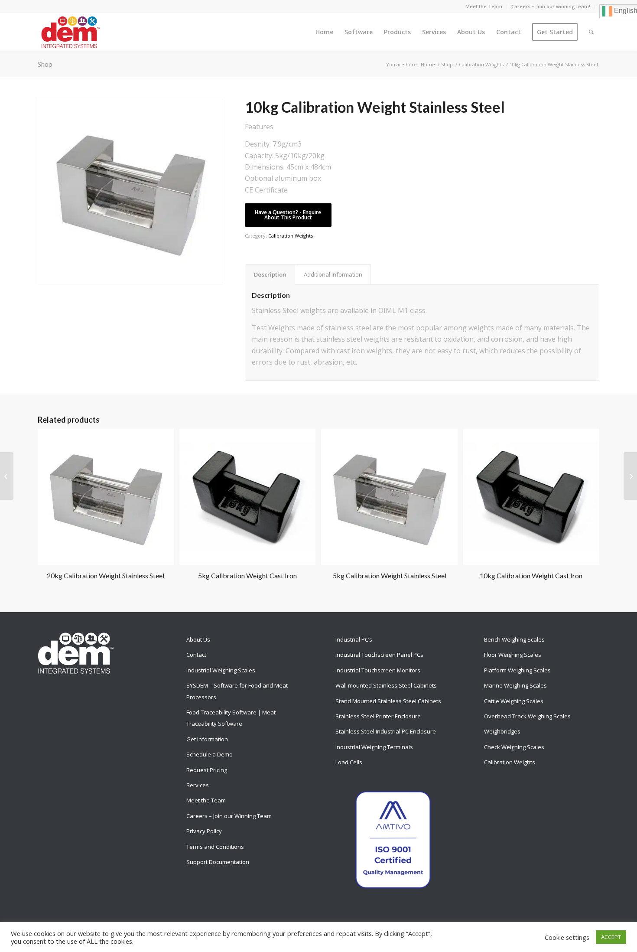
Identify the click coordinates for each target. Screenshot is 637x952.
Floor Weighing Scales (512, 655)
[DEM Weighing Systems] (71, 32)
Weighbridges (502, 731)
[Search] (591, 32)
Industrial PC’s (353, 639)
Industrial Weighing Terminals (374, 747)
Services (197, 785)
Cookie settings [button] (567, 937)
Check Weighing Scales (514, 747)
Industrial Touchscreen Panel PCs (379, 655)
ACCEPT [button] (611, 937)
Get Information (207, 739)
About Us (198, 639)
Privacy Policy (204, 831)
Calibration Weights (290, 235)
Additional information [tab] (333, 274)
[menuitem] (484, 6)
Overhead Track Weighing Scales (527, 716)
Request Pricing (206, 770)
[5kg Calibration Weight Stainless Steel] (6, 476)
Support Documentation (217, 862)
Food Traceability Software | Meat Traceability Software (231, 717)
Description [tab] (270, 274)
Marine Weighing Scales (515, 685)
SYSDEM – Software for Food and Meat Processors (237, 691)
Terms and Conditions (215, 847)
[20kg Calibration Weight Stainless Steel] (630, 476)
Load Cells (348, 762)
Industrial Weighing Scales (220, 670)
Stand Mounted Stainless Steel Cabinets (388, 701)
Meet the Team (483, 6)
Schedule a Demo (209, 754)
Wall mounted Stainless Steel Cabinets (386, 685)
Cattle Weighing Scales (513, 701)
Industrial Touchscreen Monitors (377, 670)
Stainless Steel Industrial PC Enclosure (385, 731)
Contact (196, 655)
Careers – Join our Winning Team (229, 816)
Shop (45, 64)
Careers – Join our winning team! (550, 6)
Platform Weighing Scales (517, 670)
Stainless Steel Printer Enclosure (378, 716)
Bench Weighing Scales (514, 639)
